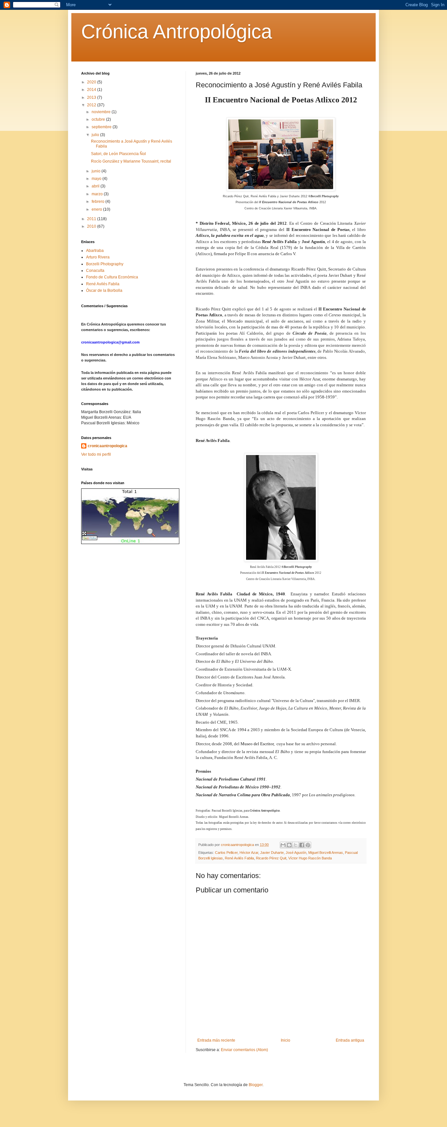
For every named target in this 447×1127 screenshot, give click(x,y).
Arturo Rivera (98, 257)
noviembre (102, 112)
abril (96, 186)
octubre (99, 119)
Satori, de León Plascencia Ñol (118, 153)
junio (96, 171)
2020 (92, 82)
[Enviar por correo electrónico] (283, 845)
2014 (92, 89)
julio (96, 134)
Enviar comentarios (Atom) (244, 1050)
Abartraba (95, 250)
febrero (98, 201)
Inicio (285, 1040)
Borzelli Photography (104, 264)
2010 (92, 226)
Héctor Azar (249, 852)
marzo (98, 194)
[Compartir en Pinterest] (308, 845)
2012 (92, 105)
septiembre (102, 127)
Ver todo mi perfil (96, 454)
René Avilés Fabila (239, 858)
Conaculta (95, 270)
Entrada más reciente (216, 1040)
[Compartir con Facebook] (301, 845)
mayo (97, 178)
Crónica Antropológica (176, 32)
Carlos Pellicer (226, 852)
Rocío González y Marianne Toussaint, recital (131, 161)
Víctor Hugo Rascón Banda (310, 858)
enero (97, 209)
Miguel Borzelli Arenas (325, 852)
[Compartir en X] (295, 845)
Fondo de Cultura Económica (112, 277)
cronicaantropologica (107, 446)
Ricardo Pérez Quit (271, 858)
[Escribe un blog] (289, 845)
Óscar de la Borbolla (104, 290)
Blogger (255, 1085)
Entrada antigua (350, 1040)
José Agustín (296, 852)
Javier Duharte (272, 852)
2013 (92, 97)
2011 (92, 219)
